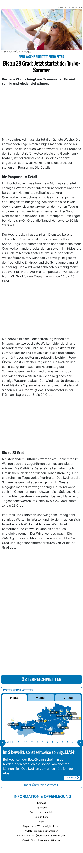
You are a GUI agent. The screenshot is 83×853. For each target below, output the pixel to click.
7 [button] (72, 742)
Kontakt (41, 802)
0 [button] (37, 742)
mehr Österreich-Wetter (40, 785)
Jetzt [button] (10, 742)
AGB (41, 821)
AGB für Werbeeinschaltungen (41, 830)
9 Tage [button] (68, 698)
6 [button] (67, 742)
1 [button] (42, 742)
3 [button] (52, 742)
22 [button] (25, 742)
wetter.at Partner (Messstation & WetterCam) (42, 835)
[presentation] (3, 743)
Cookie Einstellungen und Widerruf (41, 840)
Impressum (41, 807)
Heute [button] (14, 698)
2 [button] (47, 742)
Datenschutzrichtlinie (41, 812)
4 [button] (57, 742)
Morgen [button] (41, 698)
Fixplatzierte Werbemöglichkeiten (41, 826)
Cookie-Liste (41, 816)
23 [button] (32, 742)
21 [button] (19, 742)
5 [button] (62, 742)
